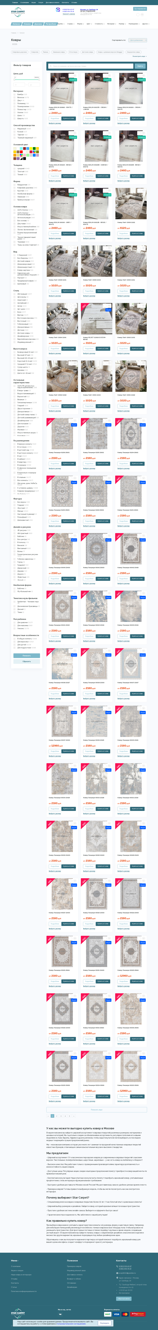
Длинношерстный (26, 267)
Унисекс (23, 628)
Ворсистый (23, 396)
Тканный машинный (26, 138)
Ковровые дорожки (20, 52)
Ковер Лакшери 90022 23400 (128, 913)
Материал (110, 24)
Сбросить (27, 661)
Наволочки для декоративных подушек (28, 274)
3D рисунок (23, 530)
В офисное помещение (26, 468)
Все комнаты (25, 480)
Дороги (21, 574)
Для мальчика (24, 625)
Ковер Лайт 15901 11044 (92, 395)
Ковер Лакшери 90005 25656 (59, 1085)
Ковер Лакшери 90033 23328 (93, 798)
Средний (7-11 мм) (27, 364)
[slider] (14, 79)
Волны (21, 551)
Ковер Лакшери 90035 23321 (128, 740)
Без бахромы (25, 258)
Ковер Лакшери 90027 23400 (59, 913)
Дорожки (38, 24)
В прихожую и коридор (26, 473)
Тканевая (23, 242)
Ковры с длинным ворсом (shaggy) (110, 52)
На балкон (23, 494)
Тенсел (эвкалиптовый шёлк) (26, 238)
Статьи (14, 1287)
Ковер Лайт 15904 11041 (57, 337)
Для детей (24, 644)
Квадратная (23, 185)
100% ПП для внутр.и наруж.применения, (27, 386)
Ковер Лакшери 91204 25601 (128, 452)
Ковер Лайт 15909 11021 (126, 222)
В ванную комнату (26, 444)
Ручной (22, 132)
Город (21, 562)
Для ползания (24, 423)
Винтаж (22, 315)
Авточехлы (22, 297)
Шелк (21, 115)
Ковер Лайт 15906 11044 (92, 280)
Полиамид (23, 103)
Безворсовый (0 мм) (27, 352)
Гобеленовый (24, 324)
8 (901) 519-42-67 (68, 9)
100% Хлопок (25, 210)
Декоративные (25, 327)
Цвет (88, 24)
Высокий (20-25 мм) (26, 358)
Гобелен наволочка (26, 559)
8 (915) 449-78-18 (68, 11)
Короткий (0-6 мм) (27, 361)
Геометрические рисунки (27, 555)
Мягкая (22, 511)
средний (23, 168)
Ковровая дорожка (27, 188)
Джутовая (24, 223)
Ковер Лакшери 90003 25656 (128, 1085)
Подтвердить (104, 1323)
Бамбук (22, 94)
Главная (15, 2)
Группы (60, 24)
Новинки (27, 24)
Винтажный (24, 548)
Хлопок (22, 112)
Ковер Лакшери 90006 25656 (128, 1028)
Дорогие (23, 426)
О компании (24, 2)
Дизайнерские (25, 336)
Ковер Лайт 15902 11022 (57, 395)
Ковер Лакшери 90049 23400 (59, 567)
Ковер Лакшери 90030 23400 (59, 855)
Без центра (23, 539)
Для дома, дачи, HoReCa (27, 484)
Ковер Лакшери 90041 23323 (59, 625)
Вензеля (22, 545)
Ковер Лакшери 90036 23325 (93, 740)
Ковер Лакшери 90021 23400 (93, 970)
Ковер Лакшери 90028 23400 (128, 855)
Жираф (21, 580)
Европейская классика (28, 339)
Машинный (24, 129)
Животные (23, 577)
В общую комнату (27, 638)
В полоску (23, 542)
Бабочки (21, 536)
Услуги (40, 2)
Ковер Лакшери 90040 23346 (93, 625)
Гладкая (23, 505)
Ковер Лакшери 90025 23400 (93, 913)
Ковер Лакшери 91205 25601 (93, 452)
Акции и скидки (17, 1270)
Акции (33, 2)
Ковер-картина (25, 270)
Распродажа (51, 24)
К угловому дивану (27, 488)
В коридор (24, 465)
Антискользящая (26, 217)
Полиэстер (24, 109)
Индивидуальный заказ (76, 1270)
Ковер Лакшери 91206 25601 (59, 452)
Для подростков (26, 648)
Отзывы (74, 2)
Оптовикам (71, 1283)
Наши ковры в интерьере (21, 1275)
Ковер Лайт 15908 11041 (57, 280)
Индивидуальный (25, 342)
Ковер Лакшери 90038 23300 (93, 682)
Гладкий (22, 405)
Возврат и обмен (74, 1279)
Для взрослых (25, 641)
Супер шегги (23, 367)
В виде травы (24, 390)
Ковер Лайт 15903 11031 (126, 337)
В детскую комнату (27, 453)
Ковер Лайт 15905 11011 (126, 280)
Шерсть (22, 118)
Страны (70, 24)
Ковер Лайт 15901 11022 (126, 395)
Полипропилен (25, 106)
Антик (21, 306)
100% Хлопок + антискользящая (25, 213)
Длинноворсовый (26, 264)
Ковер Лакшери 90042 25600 (93, 567)
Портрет (22, 278)
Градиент (22, 565)
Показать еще (96, 1110)
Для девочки (25, 622)
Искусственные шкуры (27, 432)
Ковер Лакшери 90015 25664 (93, 1028)
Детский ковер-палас (27, 414)
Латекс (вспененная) (27, 229)
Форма (79, 24)
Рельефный (24, 517)
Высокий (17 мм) (25, 355)
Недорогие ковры (133, 52)
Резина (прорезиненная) (27, 233)
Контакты (65, 2)
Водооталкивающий (26, 393)
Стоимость (99, 24)
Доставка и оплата (52, 2)
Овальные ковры (59, 52)
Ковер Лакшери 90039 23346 (128, 625)
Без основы (23, 220)
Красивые (23, 435)
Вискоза (23, 97)
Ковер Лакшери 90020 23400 (59, 1028)
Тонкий (22, 174)
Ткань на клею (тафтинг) (28, 245)
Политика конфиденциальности (24, 1291)
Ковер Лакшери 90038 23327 (59, 682)
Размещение (133, 24)
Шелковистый (25, 520)
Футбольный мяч (25, 591)
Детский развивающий (28, 417)
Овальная (23, 197)
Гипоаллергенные (27, 402)
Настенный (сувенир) (27, 514)
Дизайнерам (72, 1287)
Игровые (22, 429)
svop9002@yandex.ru (127, 1273)
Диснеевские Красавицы (28, 606)
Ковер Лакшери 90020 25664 (128, 970)
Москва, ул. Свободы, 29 (89, 9)
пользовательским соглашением (71, 1324)
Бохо (21, 312)
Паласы (45, 52)
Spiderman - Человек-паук (28, 602)
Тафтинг (22, 135)
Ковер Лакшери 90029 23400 (93, 855)
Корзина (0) (142, 9)
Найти (140, 66)
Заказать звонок (69, 14)
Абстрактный (24, 533)
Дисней (21, 609)
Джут (20, 100)
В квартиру (24, 462)
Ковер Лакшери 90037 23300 (59, 740)
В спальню (24, 477)
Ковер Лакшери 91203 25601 (59, 510)
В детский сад (25, 450)
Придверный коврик (27, 281)
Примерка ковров (74, 1266)
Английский (23, 303)
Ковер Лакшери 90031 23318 (128, 798)
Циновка (22, 370)
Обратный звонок (124, 1299)
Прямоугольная (26, 200)
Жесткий (22, 508)
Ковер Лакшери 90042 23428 (128, 567)
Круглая (22, 191)
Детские (22, 330)
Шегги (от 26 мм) (25, 373)
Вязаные (21, 399)
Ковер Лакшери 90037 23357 (128, 682)
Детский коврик (25, 261)
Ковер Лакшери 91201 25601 (128, 510)
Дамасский (23, 568)
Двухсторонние (25, 408)
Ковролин (34, 52)
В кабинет (23, 459)
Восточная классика (27, 318)
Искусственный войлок (28, 226)
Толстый (22, 171)
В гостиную (73, 52)
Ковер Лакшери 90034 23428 (59, 798)
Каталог (16, 24)
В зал (22, 456)
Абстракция (24, 294)
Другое (145, 24)
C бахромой (24, 255)
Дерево (22, 571)
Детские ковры (87, 52)
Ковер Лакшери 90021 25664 (59, 970)
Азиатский (22, 300)
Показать (27, 656)
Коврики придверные (28, 491)
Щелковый (23, 284)
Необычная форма (25, 194)
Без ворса (23, 502)
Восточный (23, 321)
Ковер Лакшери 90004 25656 (93, 1085)
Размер (121, 24)
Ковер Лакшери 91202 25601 (93, 510)
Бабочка (21, 588)
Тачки (20, 612)
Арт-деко (23, 309)
